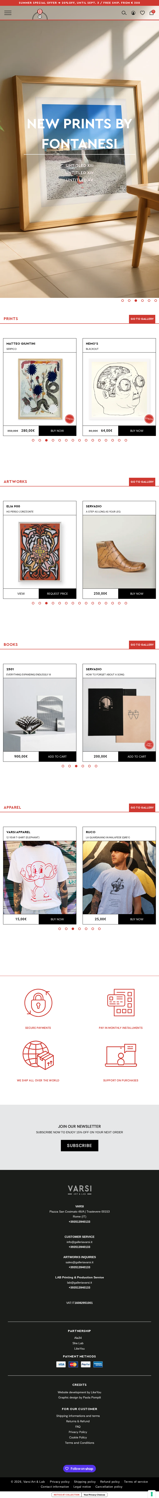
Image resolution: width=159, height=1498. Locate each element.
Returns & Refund (78, 1421)
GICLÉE (79, 170)
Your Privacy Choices (94, 1494)
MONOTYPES (79, 163)
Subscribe (79, 1145)
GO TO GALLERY (142, 807)
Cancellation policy (109, 1486)
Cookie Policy (78, 1437)
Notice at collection (66, 1494)
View (21, 593)
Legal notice (82, 1486)
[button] (122, 300)
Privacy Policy (78, 1432)
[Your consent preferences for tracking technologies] (152, 1494)
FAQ (78, 1426)
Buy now (57, 431)
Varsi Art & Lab (34, 1481)
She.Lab (77, 1343)
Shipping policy (85, 1481)
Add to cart (57, 756)
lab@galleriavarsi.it (79, 1282)
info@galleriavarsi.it (79, 1242)
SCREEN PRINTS (79, 155)
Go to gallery (142, 319)
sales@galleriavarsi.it (79, 1262)
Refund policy (110, 1481)
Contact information (55, 1486)
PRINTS (79, 134)
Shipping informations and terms (78, 1416)
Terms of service (136, 1481)
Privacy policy (60, 1481)
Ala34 (78, 1337)
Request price (57, 594)
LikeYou (79, 1348)
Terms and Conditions (79, 1443)
